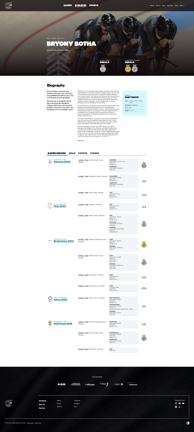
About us (59, 406)
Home (48, 38)
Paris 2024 (60, 206)
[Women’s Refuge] (187, 423)
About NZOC (171, 10)
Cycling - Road (83, 349)
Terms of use (37, 423)
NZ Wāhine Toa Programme (175, 25)
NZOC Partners (171, 19)
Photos (158, 5)
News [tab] (72, 153)
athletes (54, 38)
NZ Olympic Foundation (174, 22)
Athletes (80, 5)
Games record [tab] (57, 153)
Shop (176, 5)
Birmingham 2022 (64, 241)
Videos (152, 5)
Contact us (77, 400)
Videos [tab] (94, 153)
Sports (93, 5)
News (163, 5)
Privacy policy (30, 423)
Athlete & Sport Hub (173, 13)
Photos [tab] (82, 153)
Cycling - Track (83, 160)
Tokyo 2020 (60, 299)
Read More (81, 140)
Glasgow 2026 (62, 162)
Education (170, 5)
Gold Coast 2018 (63, 323)
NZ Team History (172, 16)
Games (68, 5)
